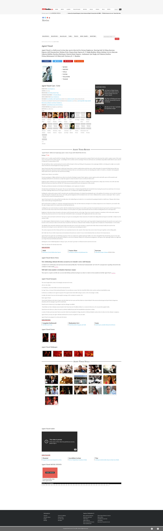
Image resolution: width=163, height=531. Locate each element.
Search (117, 38)
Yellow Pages (76, 9)
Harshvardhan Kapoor (105, 459)
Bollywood (45, 36)
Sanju (97, 323)
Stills (65, 72)
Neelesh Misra (59, 104)
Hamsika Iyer (70, 100)
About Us (45, 515)
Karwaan (98, 250)
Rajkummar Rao (84, 252)
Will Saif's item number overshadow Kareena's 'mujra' (59, 270)
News (62, 9)
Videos (97, 9)
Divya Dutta (58, 459)
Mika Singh (84, 100)
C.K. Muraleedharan (56, 94)
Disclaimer (60, 520)
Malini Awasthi (71, 99)
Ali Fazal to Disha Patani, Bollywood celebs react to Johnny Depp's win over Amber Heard (112, 92)
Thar (96, 458)
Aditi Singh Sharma (57, 99)
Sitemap (45, 520)
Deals (91, 9)
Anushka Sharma (105, 324)
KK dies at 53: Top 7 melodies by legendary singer (113, 107)
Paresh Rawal (112, 324)
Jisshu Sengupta (77, 324)
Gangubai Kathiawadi (49, 323)
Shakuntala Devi (74, 323)
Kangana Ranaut (46, 459)
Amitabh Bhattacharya (51, 104)
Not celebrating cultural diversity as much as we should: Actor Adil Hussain (66, 262)
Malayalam (63, 36)
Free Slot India (61, 518)
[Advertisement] (81, 3)
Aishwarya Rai (77, 252)
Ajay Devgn (49, 324)
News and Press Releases (88, 515)
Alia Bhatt (45, 324)
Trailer (65, 79)
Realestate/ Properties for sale (104, 522)
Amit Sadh (83, 324)
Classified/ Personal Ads (102, 518)
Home (56, 9)
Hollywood (54, 36)
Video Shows (85, 518)
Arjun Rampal (53, 459)
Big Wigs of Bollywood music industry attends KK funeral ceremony (113, 100)
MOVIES (43, 41)
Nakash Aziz (50, 102)
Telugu (76, 36)
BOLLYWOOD (48, 41)
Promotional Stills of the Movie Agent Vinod (49, 479)
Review (65, 67)
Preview (65, 69)
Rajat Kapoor (58, 252)
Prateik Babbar (51, 252)
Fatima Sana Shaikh (115, 459)
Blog (103, 9)
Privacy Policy (60, 517)
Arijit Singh (79, 100)
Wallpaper (66, 76)
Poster (65, 74)
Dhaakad (45, 458)
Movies (85, 9)
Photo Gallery (100, 517)
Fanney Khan (73, 250)
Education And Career (87, 517)
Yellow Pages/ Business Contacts (104, 515)
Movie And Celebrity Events (88, 522)
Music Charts (84, 36)
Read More (56, 266)
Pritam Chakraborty (57, 102)
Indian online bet (86, 520)
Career (68, 9)
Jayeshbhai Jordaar (75, 458)
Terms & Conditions (62, 515)
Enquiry (45, 518)
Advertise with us (55, 13)
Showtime (93, 36)
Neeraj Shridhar (49, 99)
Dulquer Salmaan (104, 252)
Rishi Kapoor (45, 252)
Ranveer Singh (72, 459)
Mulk (44, 250)
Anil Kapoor (71, 252)
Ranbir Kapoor (98, 324)
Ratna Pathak (84, 459)
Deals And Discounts (87, 523)
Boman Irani (78, 459)
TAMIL (70, 36)
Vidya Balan (71, 324)
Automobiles (100, 520)
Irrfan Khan (97, 252)
